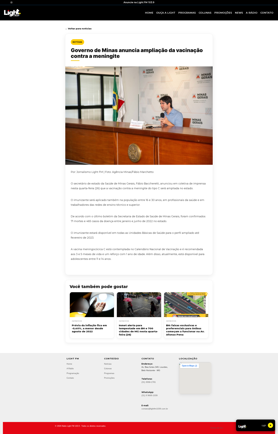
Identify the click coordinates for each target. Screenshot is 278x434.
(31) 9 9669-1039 (149, 395)
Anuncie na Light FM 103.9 (139, 2)
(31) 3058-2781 (148, 382)
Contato (70, 378)
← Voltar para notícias (78, 28)
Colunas (108, 368)
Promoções (109, 378)
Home (69, 364)
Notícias (77, 42)
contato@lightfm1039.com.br (154, 409)
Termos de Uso (216, 428)
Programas (109, 373)
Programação (73, 373)
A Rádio (70, 368)
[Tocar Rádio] (270, 425)
